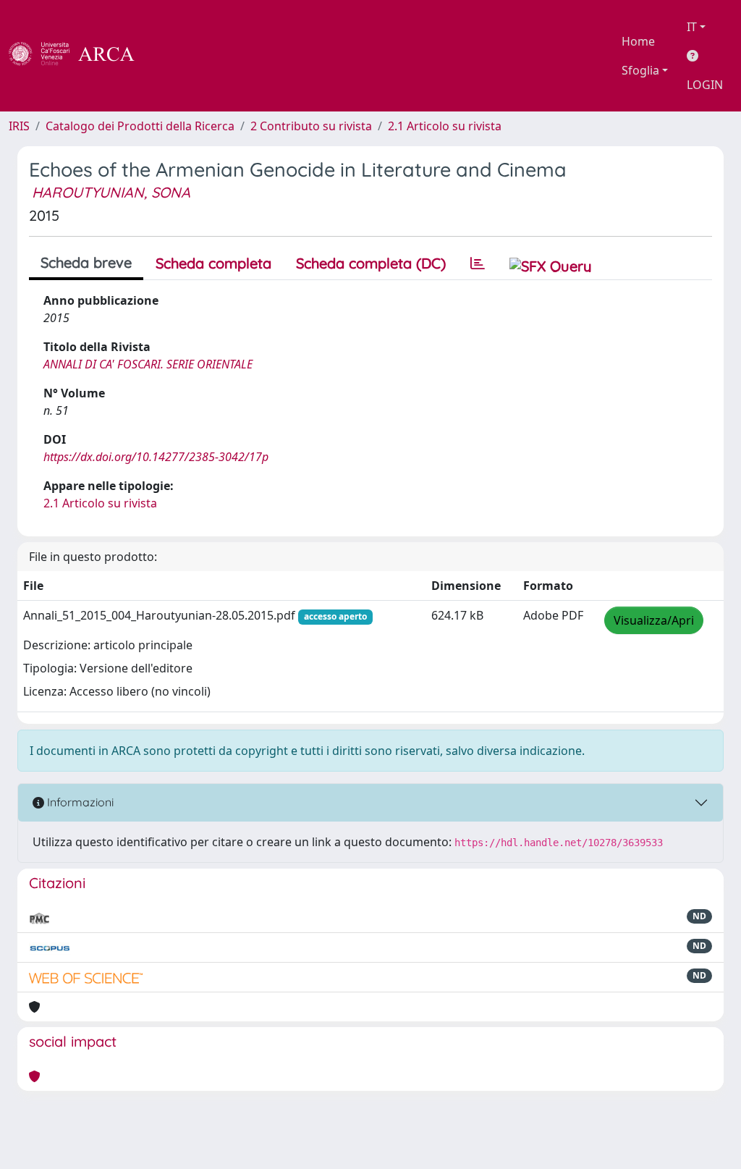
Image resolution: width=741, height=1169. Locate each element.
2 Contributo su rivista (311, 126)
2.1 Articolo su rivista (444, 126)
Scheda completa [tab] (213, 263)
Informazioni (79, 802)
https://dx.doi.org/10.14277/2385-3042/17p (155, 457)
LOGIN (705, 85)
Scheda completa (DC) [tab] (371, 263)
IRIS (19, 126)
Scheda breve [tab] (86, 262)
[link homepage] (80, 55)
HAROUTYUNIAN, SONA (111, 192)
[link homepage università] (173, 55)
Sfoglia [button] (640, 70)
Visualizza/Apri (654, 620)
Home (638, 41)
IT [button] (692, 27)
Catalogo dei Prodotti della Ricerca (140, 126)
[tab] (477, 263)
